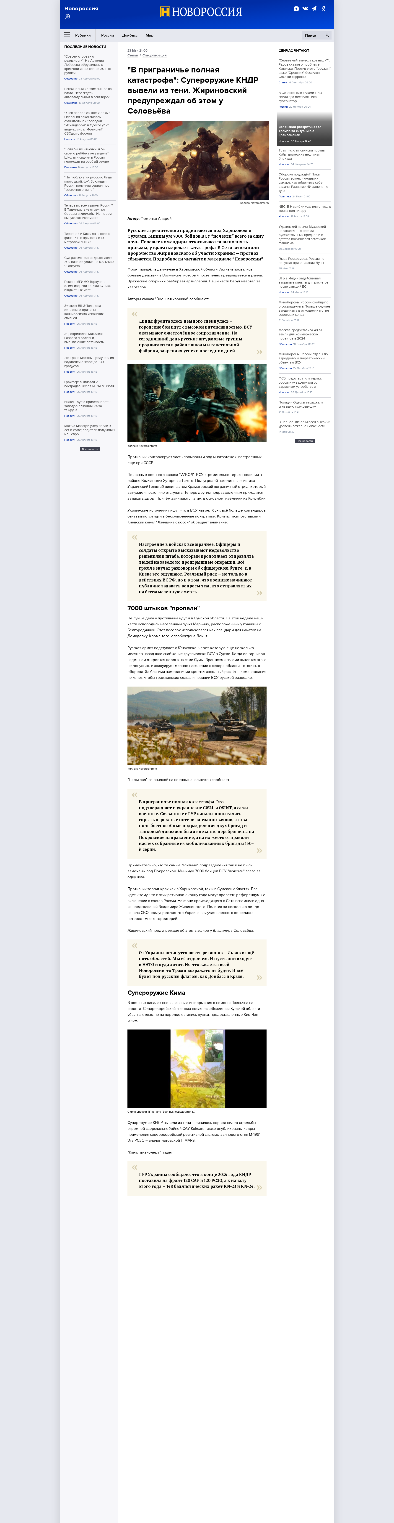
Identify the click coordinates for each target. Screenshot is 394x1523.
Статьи (132, 55)
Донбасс (129, 35)
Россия (107, 35)
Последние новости (85, 47)
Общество (71, 78)
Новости (69, 139)
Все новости (90, 449)
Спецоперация (155, 55)
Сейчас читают (294, 51)
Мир (149, 35)
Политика (70, 167)
